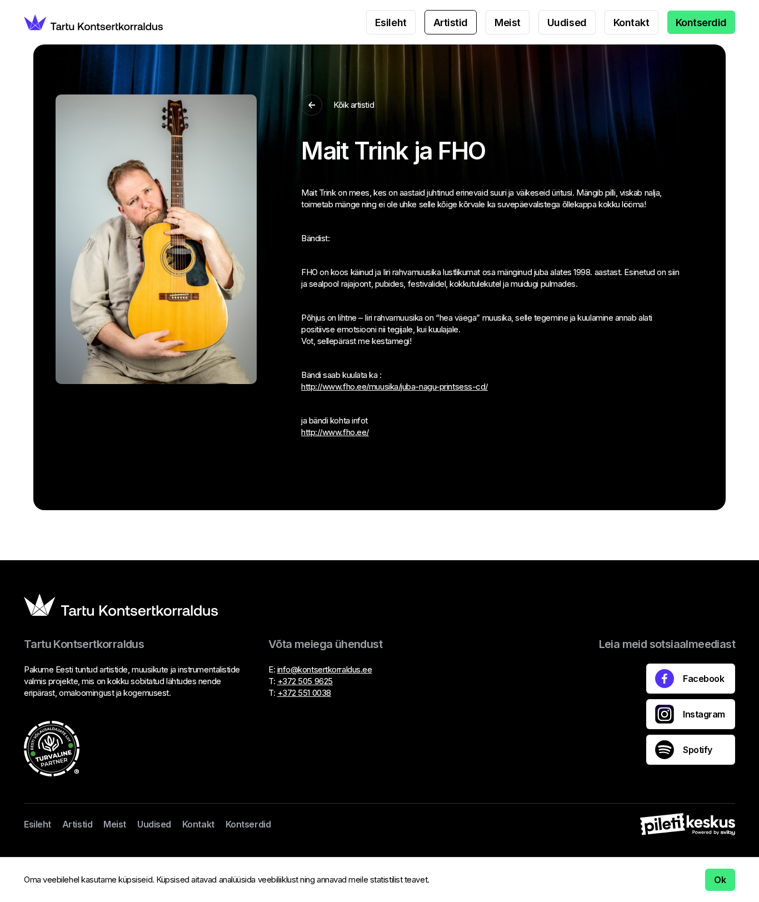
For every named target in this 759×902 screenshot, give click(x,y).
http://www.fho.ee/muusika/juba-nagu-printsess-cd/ (394, 386)
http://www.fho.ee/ (335, 432)
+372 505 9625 (305, 681)
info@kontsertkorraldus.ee (324, 669)
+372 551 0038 (304, 692)
